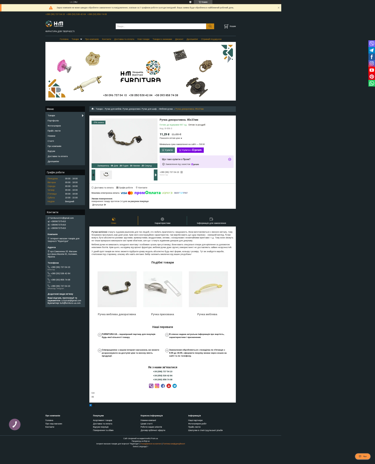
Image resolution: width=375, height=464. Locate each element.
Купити (169, 150)
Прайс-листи (54, 130)
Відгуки (51, 151)
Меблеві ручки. (166, 109)
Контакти (106, 39)
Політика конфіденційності (174, 444)
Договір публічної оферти (153, 430)
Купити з (186, 150)
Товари (75, 39)
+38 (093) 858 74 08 (162, 379)
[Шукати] (210, 26)
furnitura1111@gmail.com (62, 218)
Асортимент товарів (102, 420)
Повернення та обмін (103, 430)
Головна (64, 39)
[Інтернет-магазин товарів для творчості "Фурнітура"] (78, 23)
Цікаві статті (146, 424)
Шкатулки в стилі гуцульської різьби (205, 430)
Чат (365, 456)
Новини (51, 136)
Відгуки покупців (101, 427)
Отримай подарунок (211, 39)
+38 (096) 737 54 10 (162, 371)
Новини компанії (148, 420)
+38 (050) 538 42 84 (162, 375)
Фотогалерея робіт (197, 424)
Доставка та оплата (124, 39)
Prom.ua (154, 438)
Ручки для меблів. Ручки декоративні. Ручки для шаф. (131, 109)
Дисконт (179, 39)
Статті (51, 141)
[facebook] (90, 405)
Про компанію (92, 39)
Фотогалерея (54, 125)
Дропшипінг (192, 39)
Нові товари (143, 39)
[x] (94, 405)
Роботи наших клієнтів (151, 427)
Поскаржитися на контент (150, 444)
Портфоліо (53, 120)
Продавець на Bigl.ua (141, 441)
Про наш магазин (53, 424)
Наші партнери (195, 420)
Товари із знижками (162, 39)
